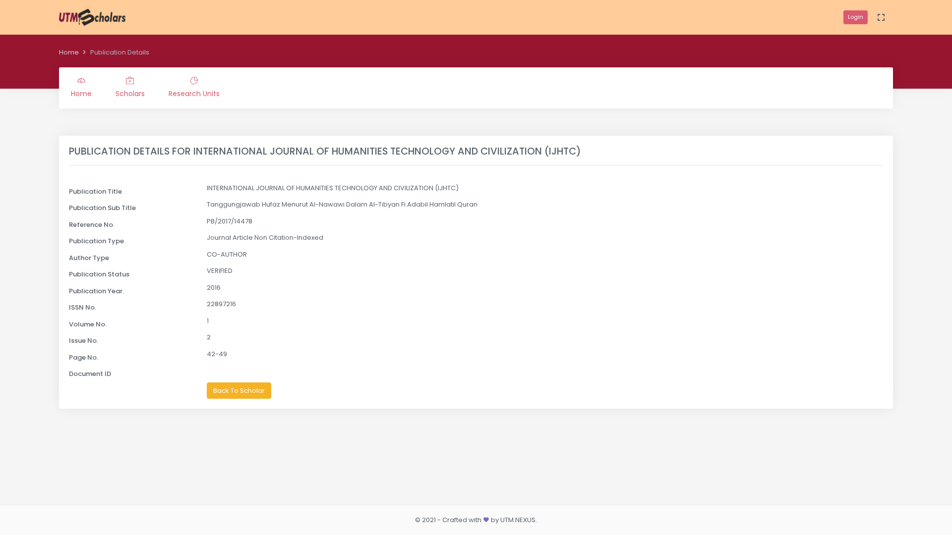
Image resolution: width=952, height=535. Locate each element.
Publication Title (95, 191)
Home (69, 52)
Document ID (90, 373)
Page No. (83, 357)
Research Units (194, 94)
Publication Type (96, 241)
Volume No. (88, 324)
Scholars (130, 94)
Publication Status (99, 274)
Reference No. (92, 224)
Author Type (89, 258)
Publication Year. (96, 291)
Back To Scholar (239, 390)
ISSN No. (82, 307)
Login (855, 17)
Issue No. (83, 340)
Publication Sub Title (102, 208)
